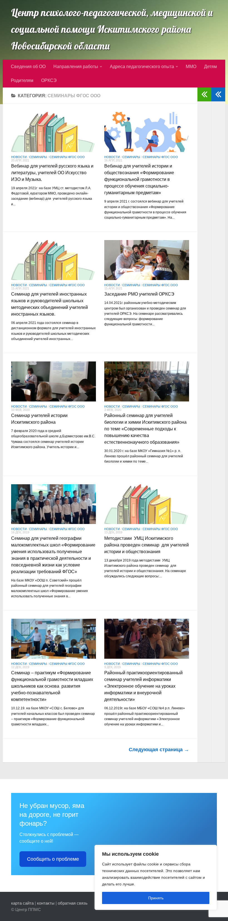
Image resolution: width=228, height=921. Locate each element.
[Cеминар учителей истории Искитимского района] (53, 381)
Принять (155, 898)
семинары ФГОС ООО (67, 157)
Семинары (38, 157)
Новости (19, 157)
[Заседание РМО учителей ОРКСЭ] (146, 260)
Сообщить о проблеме (53, 859)
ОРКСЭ (49, 80)
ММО (191, 66)
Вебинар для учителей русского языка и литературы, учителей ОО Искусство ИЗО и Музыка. (52, 173)
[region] (156, 877)
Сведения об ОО (28, 66)
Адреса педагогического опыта (142, 66)
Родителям (22, 80)
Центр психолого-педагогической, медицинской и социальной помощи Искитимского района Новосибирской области (112, 29)
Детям (210, 66)
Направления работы (75, 66)
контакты (45, 903)
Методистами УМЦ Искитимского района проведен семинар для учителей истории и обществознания (146, 545)
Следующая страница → (159, 749)
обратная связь (73, 903)
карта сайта (22, 903)
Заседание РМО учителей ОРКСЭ (139, 294)
